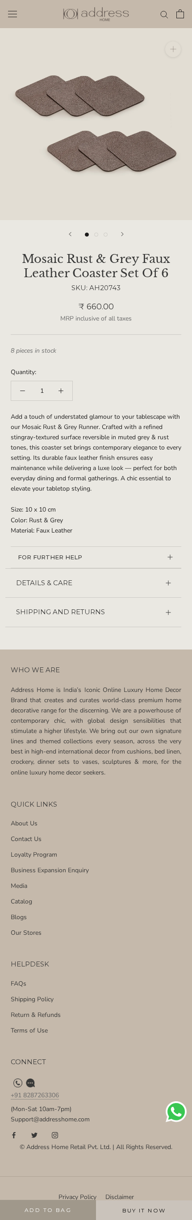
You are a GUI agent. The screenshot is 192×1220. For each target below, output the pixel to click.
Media (19, 886)
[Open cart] (180, 13)
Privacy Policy (77, 1197)
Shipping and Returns (60, 612)
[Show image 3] (106, 235)
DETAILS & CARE (44, 583)
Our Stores (26, 933)
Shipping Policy (32, 999)
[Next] (122, 234)
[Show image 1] (87, 235)
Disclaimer (119, 1197)
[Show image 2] (96, 235)
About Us (24, 823)
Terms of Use (29, 1030)
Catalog (21, 901)
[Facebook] (14, 1135)
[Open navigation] (12, 14)
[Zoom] (173, 49)
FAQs (18, 983)
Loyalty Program (34, 854)
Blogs (19, 917)
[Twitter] (34, 1135)
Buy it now (144, 1210)
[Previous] (70, 234)
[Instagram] (55, 1135)
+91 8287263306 (35, 1095)
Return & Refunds (36, 1015)
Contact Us (26, 839)
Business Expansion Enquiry (50, 870)
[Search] (164, 14)
